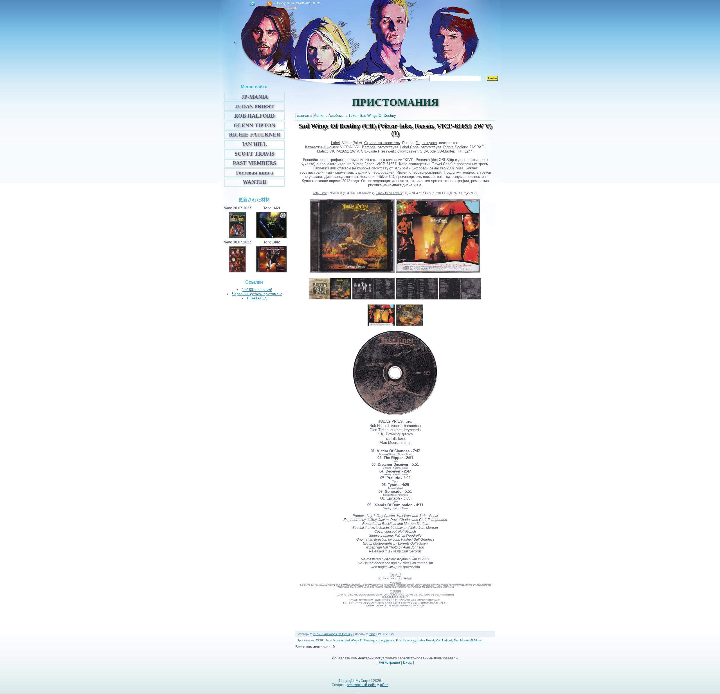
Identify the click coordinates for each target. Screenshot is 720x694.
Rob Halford (444, 640)
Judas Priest (425, 640)
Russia (338, 640)
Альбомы (336, 115)
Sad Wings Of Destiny (359, 640)
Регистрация (389, 662)
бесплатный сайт (361, 685)
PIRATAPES (257, 298)
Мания (318, 115)
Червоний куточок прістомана (257, 294)
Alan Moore (461, 640)
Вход (407, 662)
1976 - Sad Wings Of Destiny (372, 115)
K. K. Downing (405, 640)
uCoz (384, 685)
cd (377, 640)
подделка (387, 640)
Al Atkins (476, 640)
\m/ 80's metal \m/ (257, 290)
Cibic (372, 634)
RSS (269, 3)
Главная (252, 3)
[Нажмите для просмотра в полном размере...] (352, 272)
